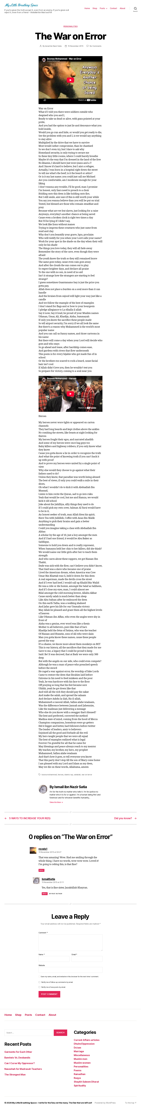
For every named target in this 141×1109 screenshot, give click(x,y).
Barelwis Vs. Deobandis (17, 1057)
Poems (77, 1070)
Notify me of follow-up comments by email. (57, 982)
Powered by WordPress (105, 1103)
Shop (95, 8)
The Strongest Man (14, 1074)
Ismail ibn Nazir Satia (53, 46)
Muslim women (82, 1062)
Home (87, 8)
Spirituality (80, 1085)
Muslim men (80, 1059)
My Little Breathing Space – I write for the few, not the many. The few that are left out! (52, 1103)
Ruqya (77, 1078)
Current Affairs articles (86, 1040)
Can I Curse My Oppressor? (19, 1063)
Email (74, 955)
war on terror (87, 774)
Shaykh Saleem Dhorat (86, 1081)
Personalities (70, 26)
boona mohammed (49, 774)
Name (42, 955)
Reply (41, 870)
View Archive (56, 802)
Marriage (79, 1051)
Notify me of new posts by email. (53, 987)
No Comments (95, 46)
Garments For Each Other (18, 1052)
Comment (43, 933)
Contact (113, 8)
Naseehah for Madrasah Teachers (23, 1069)
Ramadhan (79, 1074)
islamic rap (68, 774)
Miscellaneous (82, 1055)
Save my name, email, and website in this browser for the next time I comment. (70, 977)
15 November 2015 (75, 46)
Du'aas (77, 1047)
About (122, 8)
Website (42, 965)
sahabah (77, 774)
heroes (60, 774)
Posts (102, 8)
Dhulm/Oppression (84, 1043)
